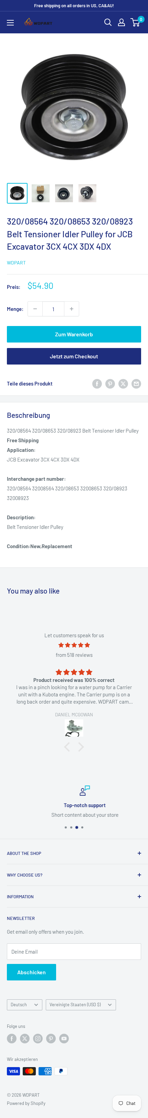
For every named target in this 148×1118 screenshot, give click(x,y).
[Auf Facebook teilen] (97, 383)
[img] (74, 645)
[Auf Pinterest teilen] (110, 383)
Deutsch (19, 1004)
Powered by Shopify (26, 1103)
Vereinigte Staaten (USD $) (75, 1004)
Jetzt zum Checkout (74, 356)
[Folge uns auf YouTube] (64, 1038)
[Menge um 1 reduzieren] (35, 309)
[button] (69, 747)
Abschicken (31, 972)
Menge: (15, 309)
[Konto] (121, 22)
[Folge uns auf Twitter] (25, 1038)
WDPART (16, 262)
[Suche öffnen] (108, 22)
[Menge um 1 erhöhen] (71, 309)
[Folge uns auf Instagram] (38, 1038)
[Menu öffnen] (10, 22)
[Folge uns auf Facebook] (12, 1038)
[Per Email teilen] (136, 383)
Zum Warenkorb (74, 334)
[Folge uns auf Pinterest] (51, 1038)
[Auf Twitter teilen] (123, 383)
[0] (135, 22)
